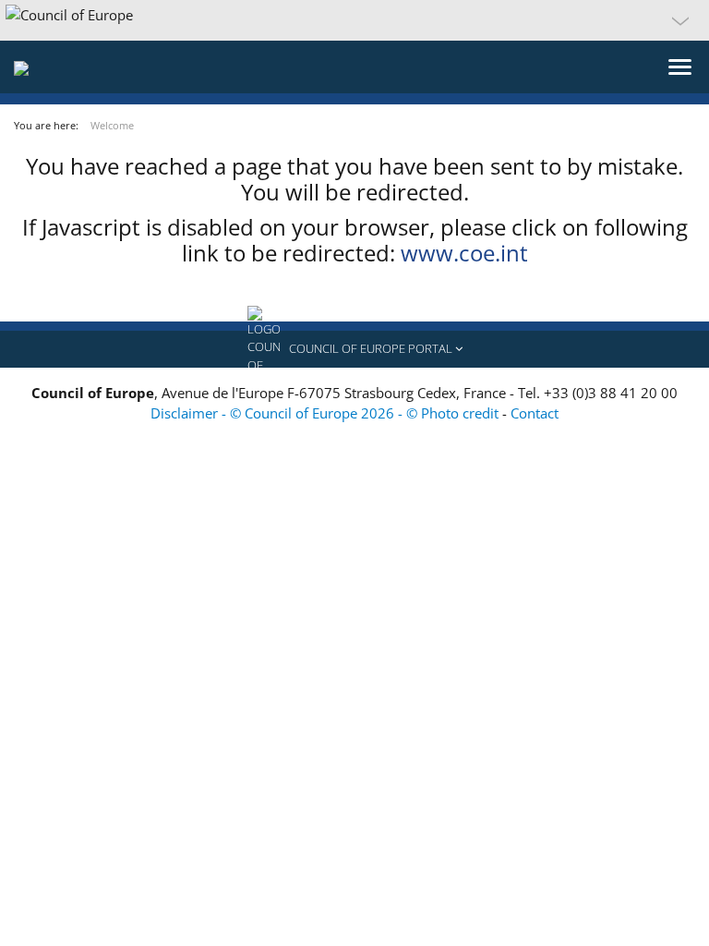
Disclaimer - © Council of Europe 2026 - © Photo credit (326, 413)
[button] (354, 20)
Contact (535, 413)
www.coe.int (464, 252)
